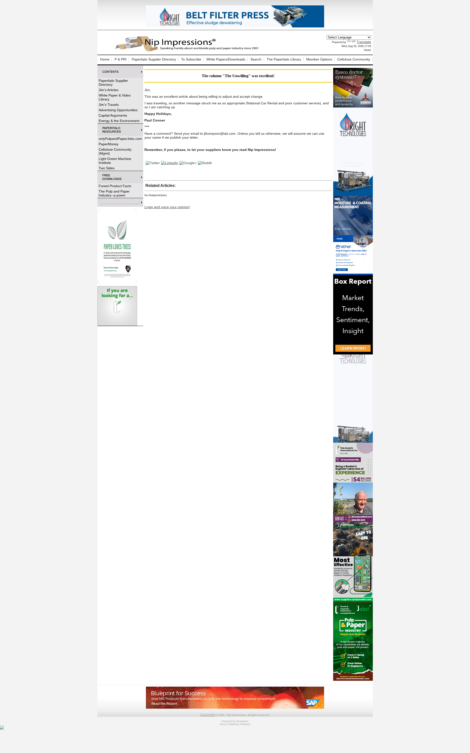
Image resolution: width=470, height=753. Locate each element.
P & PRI (121, 59)
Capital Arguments (113, 115)
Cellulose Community (353, 59)
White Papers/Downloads (225, 59)
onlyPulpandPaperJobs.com (120, 139)
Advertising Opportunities (118, 110)
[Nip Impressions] (188, 51)
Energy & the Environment (119, 121)
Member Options (319, 59)
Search (255, 59)
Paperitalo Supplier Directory (154, 59)
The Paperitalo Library (284, 59)
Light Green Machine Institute (115, 161)
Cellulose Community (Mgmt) (115, 151)
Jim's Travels (109, 105)
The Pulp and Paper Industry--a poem (114, 193)
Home (104, 59)
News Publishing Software (235, 724)
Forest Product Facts (115, 186)
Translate (364, 42)
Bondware (242, 721)
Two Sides (107, 168)
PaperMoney (108, 144)
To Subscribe (191, 59)
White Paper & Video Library (115, 97)
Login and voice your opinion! (167, 207)
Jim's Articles (108, 90)
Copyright (207, 715)
